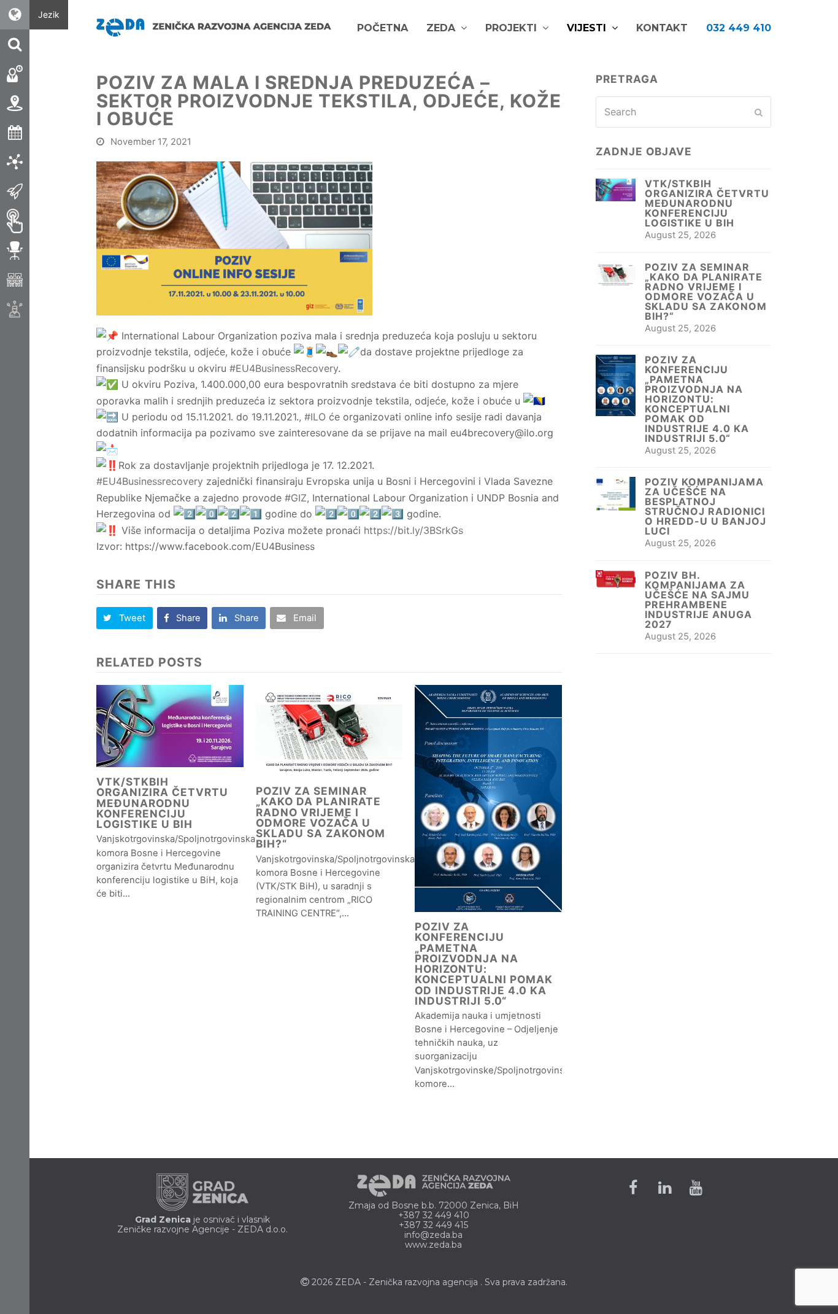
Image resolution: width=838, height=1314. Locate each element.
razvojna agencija (441, 1282)
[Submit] (759, 112)
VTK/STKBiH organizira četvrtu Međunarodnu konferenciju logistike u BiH (162, 802)
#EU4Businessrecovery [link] (149, 481)
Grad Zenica (163, 1219)
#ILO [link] (315, 417)
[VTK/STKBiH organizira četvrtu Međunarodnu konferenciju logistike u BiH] (170, 726)
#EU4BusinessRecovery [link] (283, 368)
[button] (124, 618)
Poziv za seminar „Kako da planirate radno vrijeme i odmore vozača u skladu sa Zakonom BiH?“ (320, 817)
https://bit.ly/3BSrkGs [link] (413, 530)
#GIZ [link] (296, 498)
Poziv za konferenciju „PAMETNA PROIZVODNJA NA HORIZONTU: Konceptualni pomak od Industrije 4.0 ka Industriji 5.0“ (484, 963)
